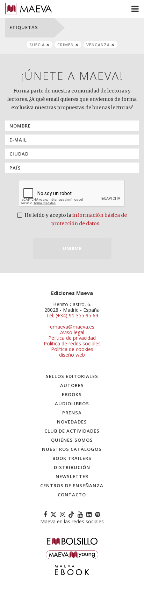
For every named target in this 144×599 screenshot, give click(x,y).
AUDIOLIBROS (72, 403)
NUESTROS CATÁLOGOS (72, 449)
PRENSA (72, 412)
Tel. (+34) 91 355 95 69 (72, 315)
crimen (65, 44)
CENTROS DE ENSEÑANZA (71, 485)
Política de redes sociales (72, 343)
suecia (37, 44)
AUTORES (72, 385)
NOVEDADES (72, 422)
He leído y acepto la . (75, 219)
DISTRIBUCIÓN (72, 467)
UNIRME (72, 248)
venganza (98, 44)
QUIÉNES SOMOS (72, 440)
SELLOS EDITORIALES (72, 376)
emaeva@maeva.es (72, 326)
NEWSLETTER (72, 476)
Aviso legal (72, 332)
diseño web (72, 354)
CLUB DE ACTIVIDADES (72, 431)
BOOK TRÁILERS (72, 458)
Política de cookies (72, 349)
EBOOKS (72, 394)
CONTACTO (72, 494)
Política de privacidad (72, 338)
